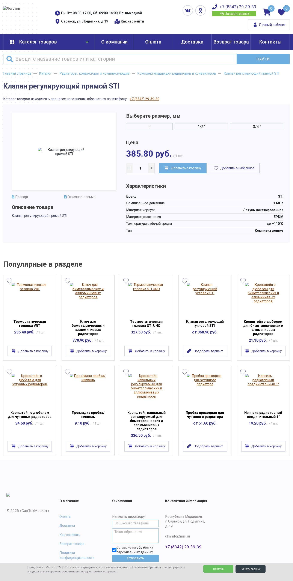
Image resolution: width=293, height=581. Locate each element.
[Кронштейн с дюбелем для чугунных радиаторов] (29, 389)
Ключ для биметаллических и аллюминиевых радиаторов (88, 328)
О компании (114, 42)
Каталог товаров (38, 42)
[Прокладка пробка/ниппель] (88, 389)
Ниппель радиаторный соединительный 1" (263, 415)
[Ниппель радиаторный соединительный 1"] (263, 389)
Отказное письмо (81, 197)
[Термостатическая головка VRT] (29, 298)
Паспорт (21, 197)
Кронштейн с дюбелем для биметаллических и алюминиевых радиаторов (263, 328)
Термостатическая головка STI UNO (146, 324)
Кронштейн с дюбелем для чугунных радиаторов (29, 415)
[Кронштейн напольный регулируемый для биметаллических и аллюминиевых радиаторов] (146, 389)
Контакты (270, 42)
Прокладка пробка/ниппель (88, 415)
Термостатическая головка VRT (30, 324)
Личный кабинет (272, 25)
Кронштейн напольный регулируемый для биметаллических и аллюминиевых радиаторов (146, 421)
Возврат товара (231, 42)
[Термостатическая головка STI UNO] (146, 298)
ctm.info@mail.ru (177, 536)
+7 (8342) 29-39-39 (237, 6)
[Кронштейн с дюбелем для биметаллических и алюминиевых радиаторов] (263, 298)
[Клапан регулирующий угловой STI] (205, 298)
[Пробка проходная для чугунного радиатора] (205, 389)
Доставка (192, 42)
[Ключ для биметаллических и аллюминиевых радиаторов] (88, 298)
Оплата (153, 42)
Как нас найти (132, 21)
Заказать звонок (237, 13)
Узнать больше (251, 568)
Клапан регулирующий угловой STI (205, 324)
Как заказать (69, 535)
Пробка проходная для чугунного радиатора (205, 415)
